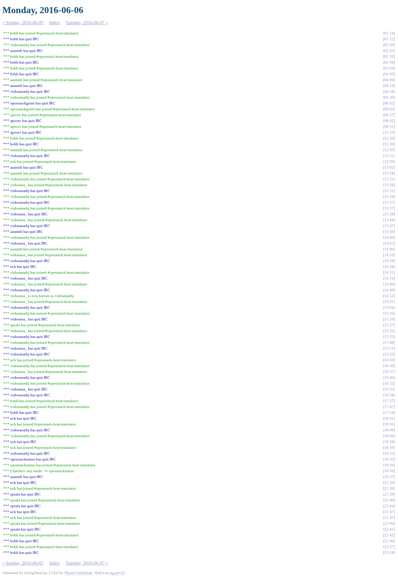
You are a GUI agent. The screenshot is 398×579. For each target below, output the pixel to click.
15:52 (389, 354)
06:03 (389, 109)
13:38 (389, 214)
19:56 (389, 465)
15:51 (389, 348)
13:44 (389, 220)
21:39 (389, 494)
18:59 (389, 447)
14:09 (389, 249)
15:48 (389, 342)
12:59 (389, 161)
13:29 (389, 185)
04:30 (389, 97)
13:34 (389, 196)
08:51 (389, 126)
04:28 (389, 91)
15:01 (389, 301)
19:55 (389, 459)
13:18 (389, 173)
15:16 (389, 313)
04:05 (389, 74)
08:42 (389, 120)
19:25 (389, 453)
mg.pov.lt (116, 573)
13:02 (389, 167)
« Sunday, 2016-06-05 (22, 22)
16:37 (389, 371)
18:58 (389, 442)
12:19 (389, 132)
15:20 (389, 319)
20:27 (389, 477)
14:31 (389, 272)
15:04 (389, 307)
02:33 (389, 56)
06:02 (389, 103)
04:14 (389, 85)
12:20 (389, 138)
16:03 (389, 360)
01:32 (389, 39)
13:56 (389, 231)
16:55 (389, 389)
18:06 (389, 430)
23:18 (389, 552)
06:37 (389, 115)
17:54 (389, 412)
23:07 (389, 547)
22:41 (389, 529)
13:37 (389, 202)
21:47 (389, 512)
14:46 (389, 284)
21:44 (389, 506)
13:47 (389, 226)
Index (54, 22)
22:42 (389, 535)
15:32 (389, 331)
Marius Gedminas (78, 573)
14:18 (389, 261)
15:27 (389, 325)
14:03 (389, 243)
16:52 (389, 383)
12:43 (389, 150)
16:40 (389, 377)
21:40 (389, 500)
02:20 (389, 45)
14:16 (389, 255)
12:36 (389, 144)
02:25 (389, 50)
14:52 (389, 296)
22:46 (389, 541)
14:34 (389, 278)
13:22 (389, 179)
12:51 (389, 156)
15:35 (389, 336)
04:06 (389, 80)
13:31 (389, 191)
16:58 (389, 395)
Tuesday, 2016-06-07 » (87, 22)
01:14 (389, 33)
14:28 (389, 266)
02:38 (389, 62)
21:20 (389, 482)
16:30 (389, 366)
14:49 (389, 290)
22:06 (389, 523)
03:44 (389, 68)
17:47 (389, 406)
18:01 (389, 418)
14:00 (389, 237)
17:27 (389, 401)
